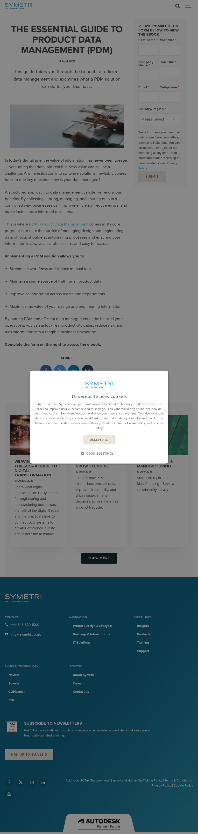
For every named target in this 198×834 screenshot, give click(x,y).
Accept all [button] (99, 439)
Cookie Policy (136, 423)
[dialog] (99, 417)
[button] (99, 453)
